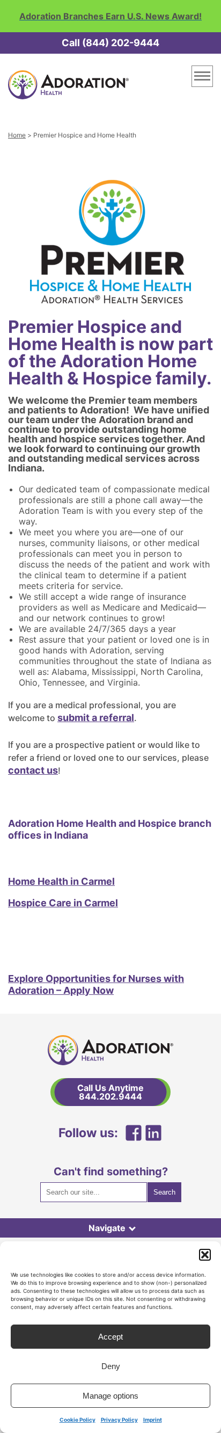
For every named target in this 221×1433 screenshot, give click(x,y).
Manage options (110, 1395)
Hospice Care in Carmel (63, 902)
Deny (110, 1366)
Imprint (152, 1419)
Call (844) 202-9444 (110, 42)
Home (17, 135)
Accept (110, 1336)
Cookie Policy (77, 1419)
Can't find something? (111, 1171)
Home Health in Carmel (61, 881)
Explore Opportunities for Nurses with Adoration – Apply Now (96, 984)
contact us (33, 770)
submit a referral (95, 717)
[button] (205, 1254)
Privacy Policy (119, 1419)
